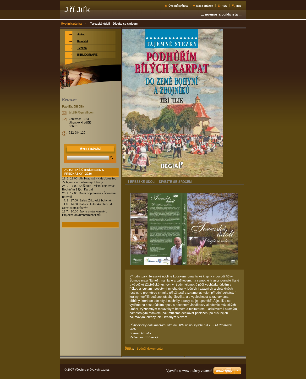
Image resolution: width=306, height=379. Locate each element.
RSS (224, 5)
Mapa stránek (204, 5)
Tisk (238, 5)
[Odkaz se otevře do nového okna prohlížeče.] (184, 230)
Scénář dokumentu (150, 348)
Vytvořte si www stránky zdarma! (189, 371)
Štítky (129, 348)
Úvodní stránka (178, 5)
